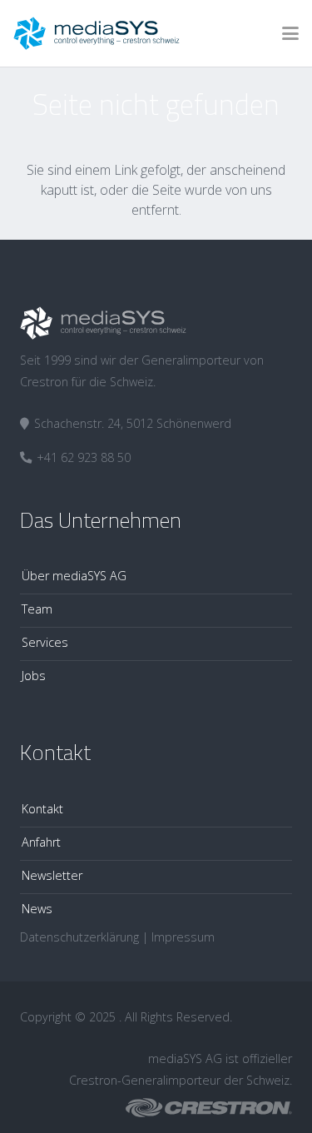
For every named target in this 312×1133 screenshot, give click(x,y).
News (37, 909)
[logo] (96, 33)
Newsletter (52, 875)
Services (45, 642)
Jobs (34, 675)
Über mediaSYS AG (74, 576)
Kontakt (42, 809)
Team (37, 609)
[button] (290, 33)
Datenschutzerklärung (79, 937)
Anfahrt (41, 842)
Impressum (183, 937)
